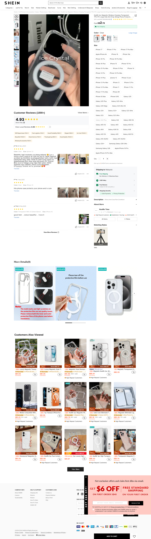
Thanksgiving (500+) (50, 137)
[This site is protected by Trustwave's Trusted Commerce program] (78, 530)
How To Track (34, 502)
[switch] (49, 127)
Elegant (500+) (69, 133)
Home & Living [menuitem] (105, 8)
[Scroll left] (142, 8)
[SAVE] (134, 536)
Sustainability (18, 497)
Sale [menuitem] (32, 8)
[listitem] (101, 236)
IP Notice (17, 535)
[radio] (96, 38)
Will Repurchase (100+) (22, 133)
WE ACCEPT (80, 523)
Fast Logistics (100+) (38, 133)
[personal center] (129, 3)
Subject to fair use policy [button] (107, 187)
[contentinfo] (107, 526)
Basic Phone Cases (54, 12)
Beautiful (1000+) (20, 137)
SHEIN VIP (33, 505)
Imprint (24, 535)
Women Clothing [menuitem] (41, 8)
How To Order (34, 500)
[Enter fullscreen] (87, 104)
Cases (37, 12)
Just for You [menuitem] (19, 8)
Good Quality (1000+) (66, 137)
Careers (17, 495)
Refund (32, 497)
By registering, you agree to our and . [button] (116, 507)
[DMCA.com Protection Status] (83, 530)
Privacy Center (19, 532)
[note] (26, 366)
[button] (141, 3)
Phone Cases (43, 12)
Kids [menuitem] (64, 8)
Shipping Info (34, 493)
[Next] (134, 293)
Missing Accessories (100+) (23, 140)
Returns (32, 495)
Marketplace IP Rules (60, 532)
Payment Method (50, 495)
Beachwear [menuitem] (51, 8)
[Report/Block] (87, 174)
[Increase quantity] (107, 159)
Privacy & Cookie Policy (32, 532)
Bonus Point (49, 497)
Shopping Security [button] (105, 191)
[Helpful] (76, 174)
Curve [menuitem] (59, 8)
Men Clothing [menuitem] (72, 8)
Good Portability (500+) (54, 133)
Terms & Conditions (46, 532)
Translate (16, 168)
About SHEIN (18, 493)
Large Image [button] (133, 33)
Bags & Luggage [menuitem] (132, 8)
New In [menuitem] (27, 8)
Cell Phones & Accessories (26, 12)
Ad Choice (31, 535)
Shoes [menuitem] (97, 8)
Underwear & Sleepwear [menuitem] (85, 8)
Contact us (49, 493)
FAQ (47, 500)
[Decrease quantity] (99, 159)
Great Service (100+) (35, 137)
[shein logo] (12, 3)
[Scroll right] (145, 8)
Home (15, 12)
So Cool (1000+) (81, 133)
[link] (133, 3)
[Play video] (54, 60)
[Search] (101, 3)
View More (75, 469)
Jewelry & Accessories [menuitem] (118, 8)
